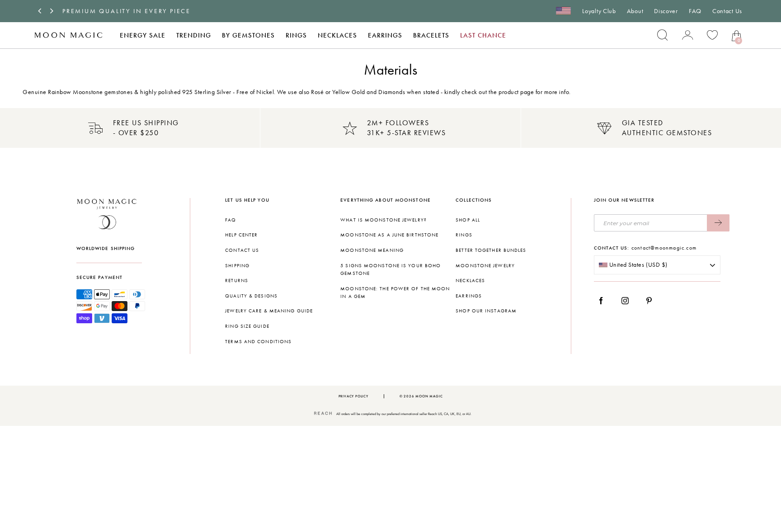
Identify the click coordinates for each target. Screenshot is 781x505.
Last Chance (483, 35)
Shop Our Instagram (486, 311)
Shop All (468, 220)
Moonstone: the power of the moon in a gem (395, 293)
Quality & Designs (251, 296)
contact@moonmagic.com (663, 248)
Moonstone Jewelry (485, 266)
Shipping (237, 266)
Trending (193, 35)
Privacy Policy (353, 396)
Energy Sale (142, 35)
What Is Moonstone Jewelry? (383, 220)
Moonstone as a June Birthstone (389, 235)
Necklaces (337, 35)
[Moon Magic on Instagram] (627, 301)
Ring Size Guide (247, 326)
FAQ (695, 11)
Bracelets (431, 35)
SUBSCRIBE (718, 222)
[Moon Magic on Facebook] (604, 301)
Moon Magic (428, 396)
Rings (296, 35)
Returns (236, 280)
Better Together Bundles (491, 250)
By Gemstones (248, 35)
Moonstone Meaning (372, 250)
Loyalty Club (599, 11)
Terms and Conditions (258, 342)
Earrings (385, 35)
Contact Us (727, 11)
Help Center (241, 235)
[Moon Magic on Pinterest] (651, 301)
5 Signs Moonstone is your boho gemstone (390, 270)
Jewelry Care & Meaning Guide (269, 311)
